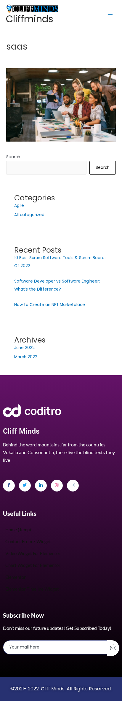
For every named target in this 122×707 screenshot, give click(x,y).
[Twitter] (25, 486)
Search (13, 157)
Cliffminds (29, 19)
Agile (19, 205)
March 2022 (25, 357)
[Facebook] (9, 486)
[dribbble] (57, 486)
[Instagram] (73, 486)
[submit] (113, 648)
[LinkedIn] (41, 486)
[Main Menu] (110, 14)
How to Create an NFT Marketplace (49, 304)
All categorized (29, 215)
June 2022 (24, 348)
